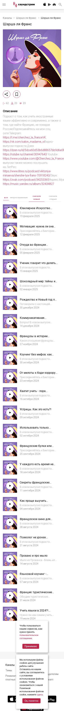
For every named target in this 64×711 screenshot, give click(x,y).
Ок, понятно (31, 700)
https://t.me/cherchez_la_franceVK (24, 137)
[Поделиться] (6, 94)
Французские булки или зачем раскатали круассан (37, 447)
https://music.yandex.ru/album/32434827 (28, 184)
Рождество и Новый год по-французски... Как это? (38, 301)
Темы (9, 670)
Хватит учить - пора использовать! (33, 392)
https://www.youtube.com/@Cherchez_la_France (33, 158)
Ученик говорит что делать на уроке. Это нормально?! (38, 264)
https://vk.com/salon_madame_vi (23, 141)
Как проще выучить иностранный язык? (33, 502)
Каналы (7, 18)
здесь (40, 694)
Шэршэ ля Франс (26, 18)
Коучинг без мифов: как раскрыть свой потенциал (37, 356)
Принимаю (31, 646)
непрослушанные (19, 197)
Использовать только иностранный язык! (34, 429)
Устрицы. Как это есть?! (35, 409)
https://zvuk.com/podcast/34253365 (26, 179)
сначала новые (37, 197)
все (6, 197)
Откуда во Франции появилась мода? (33, 246)
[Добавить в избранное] (16, 94)
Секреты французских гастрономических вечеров (38, 484)
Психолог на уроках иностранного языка (33, 539)
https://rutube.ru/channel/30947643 (25, 154)
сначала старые (53, 197)
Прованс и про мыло (33, 555)
